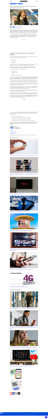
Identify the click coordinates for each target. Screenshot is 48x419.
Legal (22, 414)
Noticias (12, 130)
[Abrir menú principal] (11, 1)
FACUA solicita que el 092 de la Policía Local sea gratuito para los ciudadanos (22, 308)
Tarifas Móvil (20, 3)
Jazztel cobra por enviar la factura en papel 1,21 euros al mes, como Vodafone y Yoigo (24, 155)
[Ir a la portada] (23, 1)
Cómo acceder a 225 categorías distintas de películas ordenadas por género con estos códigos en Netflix (24, 250)
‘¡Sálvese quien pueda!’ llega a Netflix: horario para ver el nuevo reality (21, 230)
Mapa (15, 414)
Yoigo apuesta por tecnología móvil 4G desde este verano (19, 286)
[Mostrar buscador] (35, 1)
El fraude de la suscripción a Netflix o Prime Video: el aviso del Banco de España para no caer (24, 174)
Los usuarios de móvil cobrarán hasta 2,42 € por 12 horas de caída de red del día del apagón (23, 328)
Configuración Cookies (31, 414)
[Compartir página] (37, 1)
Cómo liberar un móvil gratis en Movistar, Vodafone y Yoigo (19, 211)
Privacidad (26, 414)
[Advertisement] (24, 46)
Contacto (19, 414)
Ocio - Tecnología (13, 3)
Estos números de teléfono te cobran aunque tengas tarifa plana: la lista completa (23, 347)
